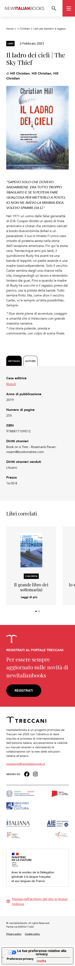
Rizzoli (11, 384)
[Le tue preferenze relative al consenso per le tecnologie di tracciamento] (20, 959)
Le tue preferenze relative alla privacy (41, 952)
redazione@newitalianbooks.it (25, 763)
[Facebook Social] (26, 773)
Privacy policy (13, 934)
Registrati (24, 690)
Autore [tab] (30, 361)
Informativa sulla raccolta (25, 961)
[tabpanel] (37, 431)
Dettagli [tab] (14, 361)
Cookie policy (32, 934)
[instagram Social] (35, 773)
